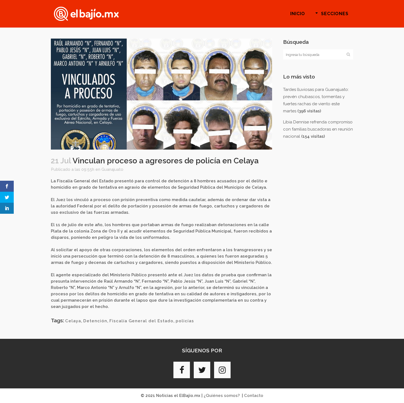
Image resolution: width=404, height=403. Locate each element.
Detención (95, 320)
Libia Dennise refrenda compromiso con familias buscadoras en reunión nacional (318, 129)
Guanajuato (112, 169)
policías (185, 320)
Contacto (253, 395)
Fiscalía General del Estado (141, 320)
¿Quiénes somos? (222, 395)
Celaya (73, 320)
